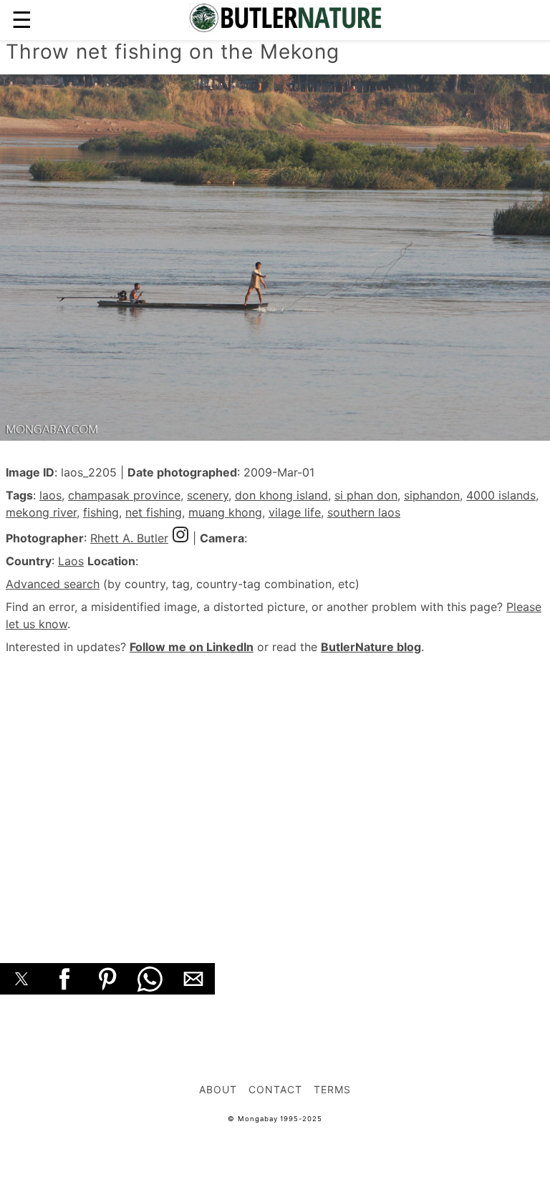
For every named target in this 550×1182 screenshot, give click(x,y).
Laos (71, 561)
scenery (207, 495)
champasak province (124, 495)
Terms (332, 1089)
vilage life (295, 512)
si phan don (365, 495)
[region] (275, 792)
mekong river (41, 512)
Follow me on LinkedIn (192, 647)
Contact (275, 1089)
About (218, 1089)
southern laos (363, 512)
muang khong (225, 512)
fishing (101, 512)
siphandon (432, 495)
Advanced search (53, 584)
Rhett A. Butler (129, 538)
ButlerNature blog (371, 647)
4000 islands (501, 495)
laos (50, 495)
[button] (21, 979)
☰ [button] (21, 20)
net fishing (153, 512)
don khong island (281, 495)
